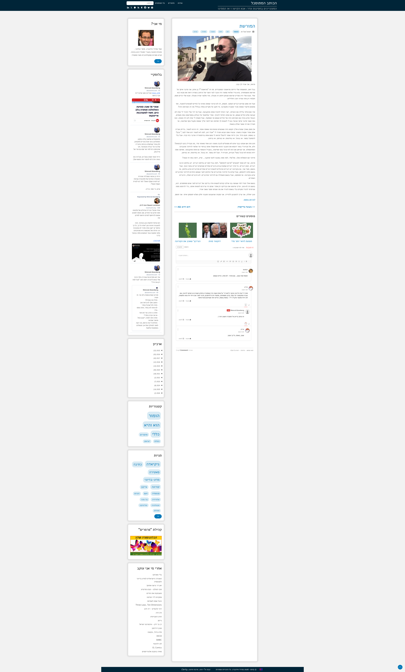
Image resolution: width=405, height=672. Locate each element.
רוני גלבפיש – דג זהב (153, 608)
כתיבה (137, 464)
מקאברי (213, 32)
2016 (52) (156, 354)
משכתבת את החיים (154, 593)
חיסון (220, 32)
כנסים (157, 441)
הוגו (201, 669)
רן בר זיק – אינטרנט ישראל (150, 624)
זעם (228, 32)
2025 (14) (156, 389)
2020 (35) (156, 370)
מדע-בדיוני (151, 479)
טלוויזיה (155, 499)
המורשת (247, 26)
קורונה (195, 32)
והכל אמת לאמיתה (154, 601)
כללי (155, 434)
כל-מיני (144, 499)
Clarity (184, 669)
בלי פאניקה (157, 574)
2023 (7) (157, 381)
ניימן (160, 620)
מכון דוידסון (157, 628)
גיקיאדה (152, 464)
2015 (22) (156, 350)
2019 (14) (156, 366)
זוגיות (137, 493)
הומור (236, 31)
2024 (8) (157, 385)
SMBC (159, 640)
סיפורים (171, 3)
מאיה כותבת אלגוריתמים (152, 651)
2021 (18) (156, 374)
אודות (180, 3)
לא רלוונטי (157, 643)
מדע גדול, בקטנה (155, 632)
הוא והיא (151, 425)
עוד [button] (158, 61)
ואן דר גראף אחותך (154, 585)
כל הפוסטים (160, 3)
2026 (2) (157, 393)
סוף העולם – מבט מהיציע (151, 589)
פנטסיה (155, 493)
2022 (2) (157, 378)
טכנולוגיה (155, 505)
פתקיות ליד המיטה (154, 597)
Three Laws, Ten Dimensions (149, 605)
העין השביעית (156, 616)
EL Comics (157, 647)
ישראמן (147, 441)
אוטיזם (156, 510)
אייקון (144, 487)
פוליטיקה (143, 505)
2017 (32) (156, 358)
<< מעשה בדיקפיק (246, 206)
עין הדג (159, 612)
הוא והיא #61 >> (182, 206)
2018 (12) (156, 362)
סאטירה (204, 32)
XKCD (159, 636)
